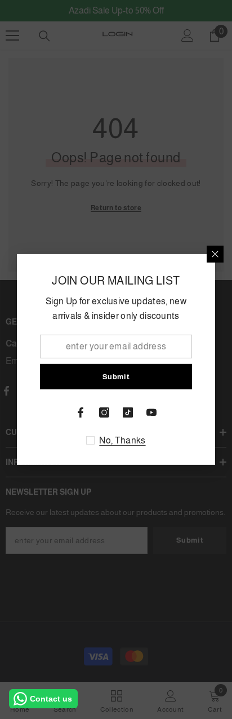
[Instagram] (104, 412)
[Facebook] (80, 412)
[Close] (215, 254)
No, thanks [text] (122, 440)
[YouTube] (151, 412)
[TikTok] (128, 412)
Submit (116, 376)
